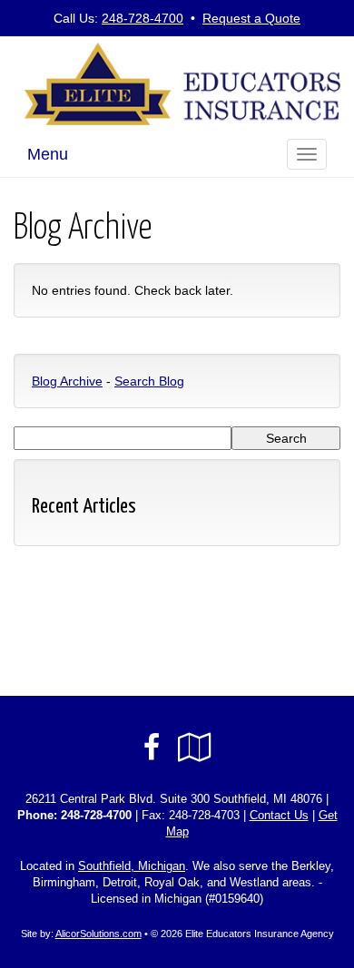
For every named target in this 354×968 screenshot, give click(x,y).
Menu (47, 154)
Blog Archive (67, 381)
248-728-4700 (142, 18)
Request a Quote (251, 18)
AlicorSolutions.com (98, 933)
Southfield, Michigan (131, 866)
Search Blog (149, 381)
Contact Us (279, 815)
